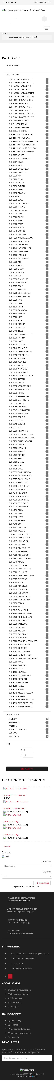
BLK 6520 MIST (16, 317)
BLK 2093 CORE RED (18, 648)
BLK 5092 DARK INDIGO (20, 472)
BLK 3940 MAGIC (16, 561)
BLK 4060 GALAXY (17, 544)
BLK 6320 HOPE (16, 341)
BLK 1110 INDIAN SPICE (20, 675)
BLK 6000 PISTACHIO (18, 430)
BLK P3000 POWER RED (19, 110)
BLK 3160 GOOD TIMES (19, 596)
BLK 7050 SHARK (16, 268)
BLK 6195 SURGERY (17, 358)
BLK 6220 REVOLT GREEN (20, 351)
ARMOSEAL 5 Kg (10, 834)
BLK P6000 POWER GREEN (21, 100)
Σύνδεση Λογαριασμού (18, 994)
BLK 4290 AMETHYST (18, 506)
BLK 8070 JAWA (16, 200)
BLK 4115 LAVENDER (18, 541)
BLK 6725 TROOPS (17, 289)
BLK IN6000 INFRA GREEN (21, 79)
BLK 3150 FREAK (16, 603)
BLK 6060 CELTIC (16, 403)
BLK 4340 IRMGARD (18, 493)
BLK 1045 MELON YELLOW (21, 692)
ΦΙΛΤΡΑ (7, 846)
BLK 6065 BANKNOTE (19, 399)
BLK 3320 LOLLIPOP (18, 572)
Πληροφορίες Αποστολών (19, 1033)
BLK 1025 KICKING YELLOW (21, 699)
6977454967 (30, 958)
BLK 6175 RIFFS (16, 365)
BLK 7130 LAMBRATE (18, 251)
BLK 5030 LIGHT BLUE (19, 486)
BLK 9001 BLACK (16, 162)
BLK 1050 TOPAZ (16, 689)
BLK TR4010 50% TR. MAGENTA (23, 141)
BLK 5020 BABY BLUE (19, 489)
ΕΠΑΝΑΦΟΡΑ (27, 768)
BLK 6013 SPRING (17, 417)
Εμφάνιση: (47, 871)
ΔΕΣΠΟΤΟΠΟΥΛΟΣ (17, 729)
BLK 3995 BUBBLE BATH (20, 558)
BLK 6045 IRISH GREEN (19, 410)
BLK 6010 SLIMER (17, 424)
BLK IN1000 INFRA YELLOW (21, 96)
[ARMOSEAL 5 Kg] (12, 827)
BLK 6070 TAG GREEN (19, 396)
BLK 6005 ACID (15, 427)
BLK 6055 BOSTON (17, 406)
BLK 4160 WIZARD (17, 530)
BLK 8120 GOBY (16, 189)
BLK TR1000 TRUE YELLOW (21, 151)
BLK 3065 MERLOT (17, 630)
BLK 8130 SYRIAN (17, 186)
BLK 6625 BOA (15, 303)
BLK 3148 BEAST (16, 606)
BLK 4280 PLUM (16, 510)
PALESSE (13, 726)
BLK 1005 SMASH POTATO (21, 706)
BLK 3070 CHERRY (17, 627)
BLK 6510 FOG (15, 320)
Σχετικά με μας (14, 1020)
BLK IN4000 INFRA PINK (20, 86)
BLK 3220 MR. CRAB (18, 586)
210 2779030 (10, 2)
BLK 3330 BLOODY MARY (20, 568)
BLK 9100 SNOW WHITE (19, 158)
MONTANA (14, 736)
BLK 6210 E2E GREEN (18, 355)
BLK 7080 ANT (15, 262)
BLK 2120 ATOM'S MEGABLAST (23, 641)
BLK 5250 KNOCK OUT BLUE (22, 437)
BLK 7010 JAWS (16, 275)
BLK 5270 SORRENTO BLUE (21, 434)
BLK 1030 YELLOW (17, 696)
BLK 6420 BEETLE (17, 327)
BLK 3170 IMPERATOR (19, 592)
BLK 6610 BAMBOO (18, 310)
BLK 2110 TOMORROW (19, 644)
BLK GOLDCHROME (18, 131)
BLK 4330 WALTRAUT (18, 496)
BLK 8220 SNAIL (16, 179)
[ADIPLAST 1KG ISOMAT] (15, 788)
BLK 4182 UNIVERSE (18, 527)
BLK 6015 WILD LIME (18, 413)
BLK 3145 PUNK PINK (18, 610)
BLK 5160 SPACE (16, 461)
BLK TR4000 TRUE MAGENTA (22, 144)
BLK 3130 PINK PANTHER (20, 613)
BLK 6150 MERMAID (18, 372)
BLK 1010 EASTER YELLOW (21, 703)
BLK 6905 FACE (16, 286)
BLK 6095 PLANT (16, 382)
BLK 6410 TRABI (16, 331)
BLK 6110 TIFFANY (17, 379)
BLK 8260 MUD (16, 165)
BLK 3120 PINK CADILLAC (20, 617)
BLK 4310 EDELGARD (18, 503)
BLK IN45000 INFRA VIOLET (21, 82)
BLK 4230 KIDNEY (17, 520)
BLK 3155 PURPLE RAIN (19, 599)
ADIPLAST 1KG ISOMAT (14, 795)
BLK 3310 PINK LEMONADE (21, 575)
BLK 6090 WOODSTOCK (20, 386)
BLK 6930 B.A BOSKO (18, 279)
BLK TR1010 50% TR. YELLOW (22, 148)
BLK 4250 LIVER (16, 517)
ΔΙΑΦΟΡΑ (13, 719)
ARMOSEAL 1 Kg (10, 821)
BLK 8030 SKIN (15, 213)
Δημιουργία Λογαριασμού (19, 990)
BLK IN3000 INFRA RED (19, 89)
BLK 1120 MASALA (17, 672)
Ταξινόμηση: (46, 861)
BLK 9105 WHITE (16, 155)
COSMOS (13, 732)
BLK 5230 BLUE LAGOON (20, 441)
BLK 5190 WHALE (17, 451)
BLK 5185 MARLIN (17, 455)
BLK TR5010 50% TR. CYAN (21, 134)
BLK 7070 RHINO (16, 265)
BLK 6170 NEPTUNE (18, 368)
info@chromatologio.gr (21, 968)
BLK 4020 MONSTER (18, 551)
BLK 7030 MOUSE (17, 272)
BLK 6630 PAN (15, 299)
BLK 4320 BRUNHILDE (19, 499)
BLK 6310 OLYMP (17, 344)
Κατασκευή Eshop (24, 1076)
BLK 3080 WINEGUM (18, 624)
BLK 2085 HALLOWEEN (19, 651)
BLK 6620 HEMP (16, 306)
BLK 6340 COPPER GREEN (20, 334)
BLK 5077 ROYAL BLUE (19, 479)
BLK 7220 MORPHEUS (19, 241)
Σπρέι (34, 37)
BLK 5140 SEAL (15, 465)
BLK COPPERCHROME (19, 127)
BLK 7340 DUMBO (17, 231)
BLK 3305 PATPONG (18, 579)
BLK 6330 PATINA (17, 337)
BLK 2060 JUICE (16, 661)
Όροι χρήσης (13, 1024)
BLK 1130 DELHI (16, 668)
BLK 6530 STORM (17, 313)
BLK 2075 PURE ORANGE (20, 655)
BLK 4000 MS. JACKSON (19, 555)
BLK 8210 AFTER (16, 182)
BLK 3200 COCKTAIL (18, 589)
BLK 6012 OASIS (16, 420)
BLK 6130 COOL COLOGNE (21, 375)
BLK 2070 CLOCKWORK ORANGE (24, 658)
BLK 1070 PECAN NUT (19, 682)
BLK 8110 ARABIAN (17, 193)
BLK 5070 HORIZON (18, 482)
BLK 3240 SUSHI (16, 582)
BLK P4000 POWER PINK (20, 106)
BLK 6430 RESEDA (17, 324)
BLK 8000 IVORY (16, 224)
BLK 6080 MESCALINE (19, 389)
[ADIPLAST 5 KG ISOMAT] (15, 801)
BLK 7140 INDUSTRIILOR (20, 248)
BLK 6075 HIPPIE (16, 393)
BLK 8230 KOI (15, 175)
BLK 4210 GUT (15, 524)
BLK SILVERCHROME (18, 124)
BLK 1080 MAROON (18, 679)
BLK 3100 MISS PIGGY (19, 620)
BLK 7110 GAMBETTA (19, 258)
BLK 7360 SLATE (16, 227)
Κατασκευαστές (14, 1002)
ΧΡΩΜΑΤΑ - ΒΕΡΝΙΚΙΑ (19, 37)
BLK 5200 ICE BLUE (17, 448)
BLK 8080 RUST (16, 196)
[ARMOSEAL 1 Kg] (12, 814)
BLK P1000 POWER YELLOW (21, 117)
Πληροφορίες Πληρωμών (19, 1029)
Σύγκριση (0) (43, 883)
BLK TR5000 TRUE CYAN (20, 137)
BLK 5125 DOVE (16, 468)
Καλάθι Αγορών (15, 998)
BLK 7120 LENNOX (17, 255)
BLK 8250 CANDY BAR (19, 169)
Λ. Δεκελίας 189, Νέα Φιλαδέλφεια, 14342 (30, 953)
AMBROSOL (14, 722)
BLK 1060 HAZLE (16, 686)
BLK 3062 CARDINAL (18, 634)
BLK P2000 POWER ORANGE (22, 113)
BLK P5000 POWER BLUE (20, 103)
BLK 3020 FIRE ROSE (18, 637)
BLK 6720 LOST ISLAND (19, 293)
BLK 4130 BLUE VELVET (19, 537)
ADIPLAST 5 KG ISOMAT (14, 808)
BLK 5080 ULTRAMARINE (20, 475)
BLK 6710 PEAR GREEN (19, 296)
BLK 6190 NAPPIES (17, 362)
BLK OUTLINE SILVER (18, 120)
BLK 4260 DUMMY (17, 513)
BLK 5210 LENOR (16, 444)
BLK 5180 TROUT (17, 458)
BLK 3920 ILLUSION (18, 565)
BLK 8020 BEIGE (16, 217)
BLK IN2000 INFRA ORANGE (21, 93)
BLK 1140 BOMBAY (17, 665)
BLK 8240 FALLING (17, 172)
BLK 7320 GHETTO (17, 234)
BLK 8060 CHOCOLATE (19, 203)
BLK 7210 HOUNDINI (18, 244)
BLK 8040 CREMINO (18, 210)
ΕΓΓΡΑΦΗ (45, 1058)
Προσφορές (13, 1006)
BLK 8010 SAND (16, 220)
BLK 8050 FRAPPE (17, 206)
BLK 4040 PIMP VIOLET (19, 548)
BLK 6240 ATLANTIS (18, 348)
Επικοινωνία (13, 1037)
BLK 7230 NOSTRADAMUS (21, 237)
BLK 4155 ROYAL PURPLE (20, 534)
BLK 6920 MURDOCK (18, 282)
